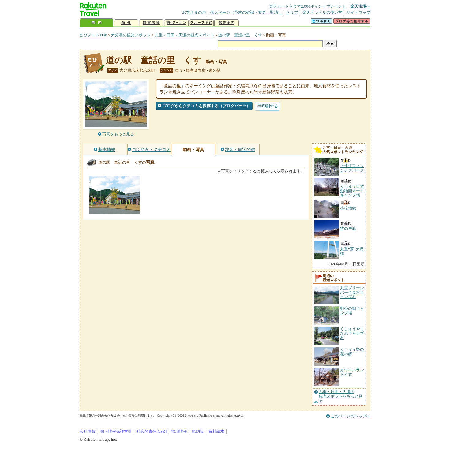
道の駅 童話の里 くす (240, 35)
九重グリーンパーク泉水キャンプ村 (352, 292)
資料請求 (216, 431)
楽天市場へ (360, 6)
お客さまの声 (194, 12)
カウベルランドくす (352, 372)
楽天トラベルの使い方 (322, 12)
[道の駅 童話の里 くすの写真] (114, 211)
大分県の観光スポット (131, 35)
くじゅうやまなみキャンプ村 (352, 333)
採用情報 (179, 431)
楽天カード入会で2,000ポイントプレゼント (307, 6)
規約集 (198, 431)
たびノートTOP (93, 35)
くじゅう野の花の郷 (352, 351)
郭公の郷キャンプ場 (352, 310)
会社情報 (88, 431)
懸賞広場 (151, 22)
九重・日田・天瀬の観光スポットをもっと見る (340, 396)
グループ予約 (201, 22)
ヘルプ (292, 12)
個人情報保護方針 (116, 431)
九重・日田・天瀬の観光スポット (184, 35)
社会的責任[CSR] (152, 431)
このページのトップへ (350, 416)
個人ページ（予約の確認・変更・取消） (246, 12)
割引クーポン (176, 22)
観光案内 (226, 22)
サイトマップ (358, 12)
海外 (126, 22)
